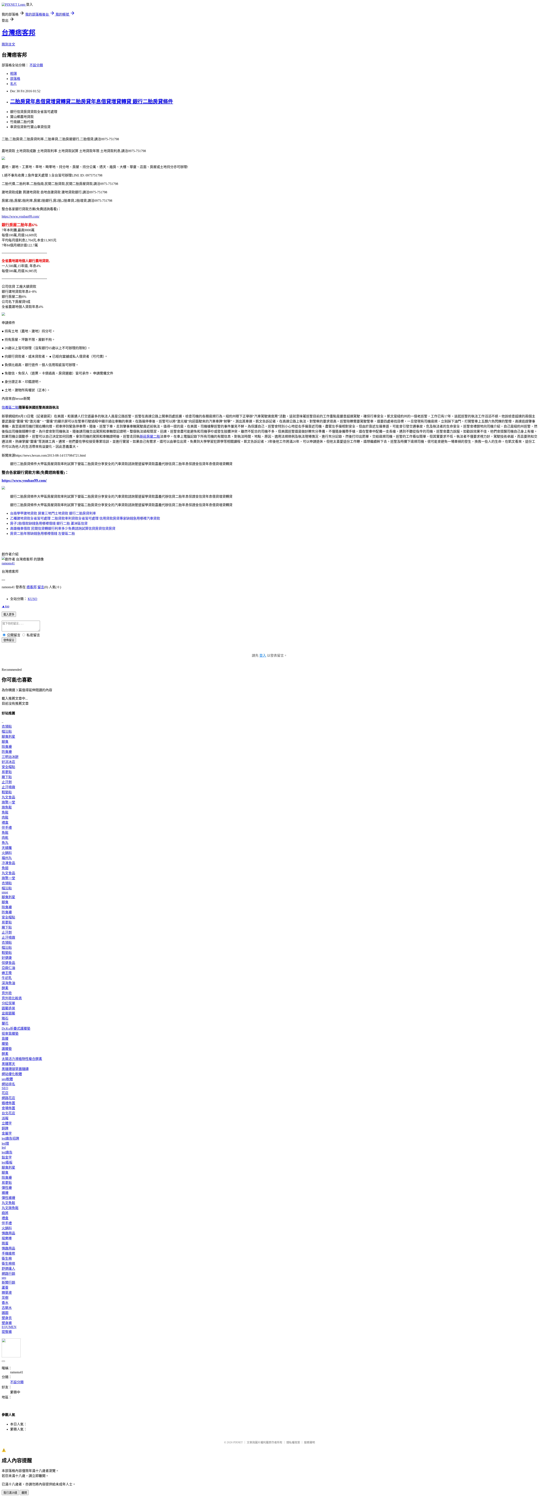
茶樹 (5, 1297)
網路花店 (8, 1098)
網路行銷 (8, 1273)
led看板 (7, 1162)
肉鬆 (5, 817)
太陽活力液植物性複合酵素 (22, 1059)
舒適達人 (8, 1268)
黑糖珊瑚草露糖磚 (15, 1069)
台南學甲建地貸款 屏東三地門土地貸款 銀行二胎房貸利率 (53, 513)
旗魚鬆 (7, 807)
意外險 (7, 993)
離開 (24, 1492)
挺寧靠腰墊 (10, 1033)
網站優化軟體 (12, 1074)
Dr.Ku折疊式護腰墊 (16, 1028)
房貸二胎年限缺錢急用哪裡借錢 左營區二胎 (42, 533)
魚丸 (5, 843)
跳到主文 (8, 44)
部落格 (15, 78)
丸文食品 (8, 797)
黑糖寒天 (8, 1064)
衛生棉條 (8, 1263)
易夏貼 (7, 772)
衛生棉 (7, 1258)
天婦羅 (7, 848)
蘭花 (5, 1023)
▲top (5, 606)
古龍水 (7, 1308)
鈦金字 (7, 1157)
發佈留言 (8, 640)
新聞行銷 (8, 1282)
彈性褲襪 (8, 1198)
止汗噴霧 (8, 787)
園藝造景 (8, 1008)
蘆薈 (5, 1287)
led (4, 1147)
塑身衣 (7, 1318)
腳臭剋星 (8, 736)
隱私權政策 (293, 1442)
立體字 (7, 1123)
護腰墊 (7, 1049)
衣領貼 (7, 726)
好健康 (7, 958)
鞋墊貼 (7, 792)
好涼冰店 (8, 762)
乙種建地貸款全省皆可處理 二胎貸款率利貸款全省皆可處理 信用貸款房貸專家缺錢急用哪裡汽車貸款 (85, 518)
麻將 (5, 1213)
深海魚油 (8, 983)
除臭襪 (7, 746)
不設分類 (36, 65)
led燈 (5, 1143)
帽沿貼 (7, 731)
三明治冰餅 (10, 757)
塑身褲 (7, 1323)
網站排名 (8, 1084)
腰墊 (5, 1043)
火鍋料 (7, 853)
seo (4, 1277)
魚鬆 (5, 812)
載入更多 (8, 614)
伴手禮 (7, 827)
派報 (5, 1118)
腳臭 (5, 741)
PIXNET (238, 1442)
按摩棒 (7, 1238)
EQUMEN (9, 1327)
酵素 (5, 988)
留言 (40, 587)
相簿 (13, 73)
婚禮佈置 (8, 1103)
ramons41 (8, 563)
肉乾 (5, 837)
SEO (5, 1088)
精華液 (7, 1292)
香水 (5, 1303)
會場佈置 (8, 1108)
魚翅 (5, 868)
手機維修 (8, 1253)
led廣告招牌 (10, 1138)
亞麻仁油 (8, 968)
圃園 (5, 1313)
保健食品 (8, 963)
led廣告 (7, 1152)
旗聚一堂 (8, 802)
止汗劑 (7, 782)
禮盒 (5, 822)
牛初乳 (7, 978)
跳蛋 (5, 1243)
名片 (13, 84)
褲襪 (5, 1193)
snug (5, 892)
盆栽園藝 (8, 1013)
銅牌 (5, 1128)
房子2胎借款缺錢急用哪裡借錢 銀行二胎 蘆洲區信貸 (49, 523)
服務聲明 (309, 1442)
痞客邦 (32, 587)
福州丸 (7, 858)
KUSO (32, 599)
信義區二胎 (10, 407)
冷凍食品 (8, 863)
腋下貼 (7, 777)
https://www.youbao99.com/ (20, 216)
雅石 (5, 1018)
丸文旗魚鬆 (10, 1208)
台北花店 (8, 1113)
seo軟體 (7, 1079)
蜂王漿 (7, 973)
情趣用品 (8, 1233)
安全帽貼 (8, 767)
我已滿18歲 (10, 1492)
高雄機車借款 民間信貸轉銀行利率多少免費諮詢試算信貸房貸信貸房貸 (62, 528)
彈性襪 (7, 1188)
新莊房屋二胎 (150, 436)
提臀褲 (7, 1332)
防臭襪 (7, 752)
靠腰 (5, 1038)
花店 (5, 1093)
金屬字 (7, 1133)
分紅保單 (8, 1003)
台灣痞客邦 (18, 32)
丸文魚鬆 (8, 1203)
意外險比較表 (12, 998)
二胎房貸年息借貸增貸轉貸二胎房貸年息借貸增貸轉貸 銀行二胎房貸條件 (91, 101)
